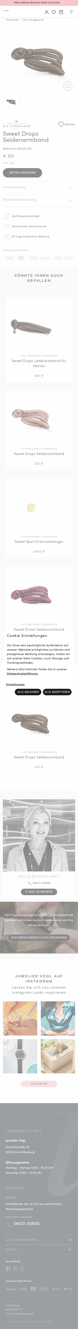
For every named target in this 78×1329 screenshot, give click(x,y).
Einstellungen (15, 684)
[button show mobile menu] (71, 12)
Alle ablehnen (28, 691)
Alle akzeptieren (57, 691)
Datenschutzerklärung (22, 673)
